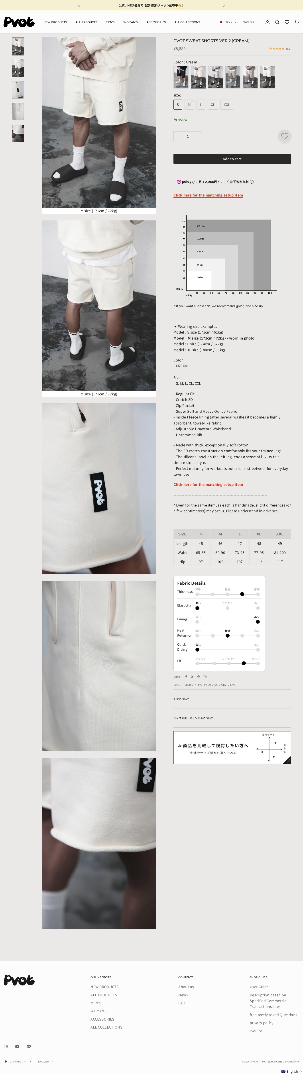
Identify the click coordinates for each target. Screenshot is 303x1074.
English (248, 22)
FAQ (181, 1002)
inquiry (256, 1030)
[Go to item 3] (18, 90)
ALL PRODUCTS (86, 22)
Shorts (189, 684)
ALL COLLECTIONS (187, 22)
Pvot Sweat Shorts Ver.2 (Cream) (216, 684)
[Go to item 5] (18, 133)
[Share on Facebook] (186, 677)
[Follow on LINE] (29, 1046)
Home (176, 684)
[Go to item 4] (18, 111)
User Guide (259, 986)
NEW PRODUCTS (55, 22)
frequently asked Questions (273, 1014)
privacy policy (261, 1022)
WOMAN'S (130, 22)
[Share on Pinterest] (198, 677)
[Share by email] (205, 677)
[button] (292, 1071)
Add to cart (232, 158)
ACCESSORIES (156, 22)
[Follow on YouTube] (17, 1046)
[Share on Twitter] (192, 677)
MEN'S (110, 22)
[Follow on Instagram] (6, 1046)
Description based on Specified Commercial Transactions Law (268, 1000)
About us (186, 986)
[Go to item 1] (18, 46)
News (183, 994)
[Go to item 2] (18, 68)
